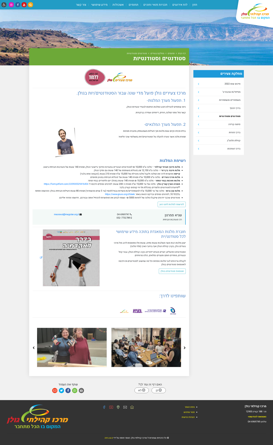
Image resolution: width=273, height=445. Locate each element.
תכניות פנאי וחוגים (155, 5)
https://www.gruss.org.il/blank (120, 194)
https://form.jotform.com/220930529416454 (66, 184)
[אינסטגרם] (11, 4)
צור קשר (81, 5)
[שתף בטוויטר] (61, 391)
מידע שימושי (98, 5)
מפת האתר (190, 407)
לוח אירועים (179, 5)
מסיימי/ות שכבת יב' (231, 92)
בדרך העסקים (233, 148)
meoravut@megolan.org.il (66, 214)
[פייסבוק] (17, 4)
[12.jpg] (146, 347)
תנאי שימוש (189, 412)
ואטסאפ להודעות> (257, 416)
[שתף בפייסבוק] (68, 391)
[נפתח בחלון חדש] (70, 258)
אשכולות (118, 5)
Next (34, 348)
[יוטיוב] (24, 4)
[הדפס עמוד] (81, 391)
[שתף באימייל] (55, 391)
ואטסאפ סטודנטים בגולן (172, 271)
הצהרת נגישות (188, 417)
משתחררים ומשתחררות (229, 100)
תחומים (133, 5)
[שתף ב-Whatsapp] (75, 391)
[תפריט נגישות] (3, 4)
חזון (194, 5)
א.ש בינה (108, 438)
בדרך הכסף (235, 108)
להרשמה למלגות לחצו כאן (172, 204)
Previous (185, 348)
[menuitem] (192, 4)
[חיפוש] (30, 4)
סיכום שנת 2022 (232, 84)
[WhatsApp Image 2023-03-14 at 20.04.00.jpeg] (72, 347)
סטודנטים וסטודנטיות (229, 116)
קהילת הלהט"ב (233, 140)
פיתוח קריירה (234, 124)
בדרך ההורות (234, 132)
